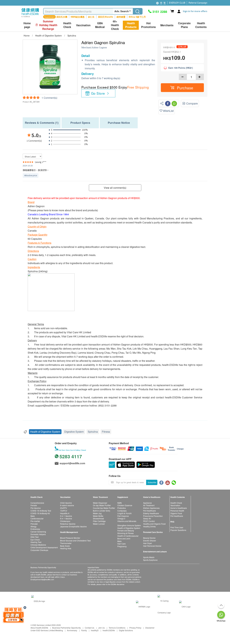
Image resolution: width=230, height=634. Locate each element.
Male (33, 516)
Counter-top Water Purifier (104, 508)
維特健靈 (121, 16)
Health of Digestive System (45, 431)
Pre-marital (35, 521)
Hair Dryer (147, 543)
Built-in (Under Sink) (101, 510)
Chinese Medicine (38, 544)
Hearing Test (36, 542)
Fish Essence (123, 516)
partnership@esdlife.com (44, 579)
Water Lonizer (99, 523)
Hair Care (121, 543)
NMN (119, 502)
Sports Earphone (150, 560)
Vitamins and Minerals (126, 521)
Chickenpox (65, 521)
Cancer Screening (38, 531)
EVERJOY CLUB (177, 2)
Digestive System (74, 431)
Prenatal (34, 523)
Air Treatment (148, 505)
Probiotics (121, 508)
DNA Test (34, 537)
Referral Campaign (198, 2)
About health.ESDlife (39, 627)
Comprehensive (37, 502)
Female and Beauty (125, 530)
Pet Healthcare (149, 510)
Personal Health (177, 510)
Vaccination (175, 505)
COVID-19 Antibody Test (41, 510)
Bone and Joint (123, 538)
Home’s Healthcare (178, 508)
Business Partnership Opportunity (66, 627)
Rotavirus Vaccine (67, 523)
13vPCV (63, 510)
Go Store (98, 93)
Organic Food (176, 513)
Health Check (176, 502)
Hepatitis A (64, 513)
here (46, 210)
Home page (27, 25)
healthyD (95, 630)
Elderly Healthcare (151, 513)
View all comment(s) (115, 187)
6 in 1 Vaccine (66, 518)
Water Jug (97, 513)
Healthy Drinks (149, 526)
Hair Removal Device (152, 546)
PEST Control (149, 521)
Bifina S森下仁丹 (137, 16)
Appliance (147, 502)
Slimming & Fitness (125, 533)
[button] (182, 87)
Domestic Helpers (38, 534)
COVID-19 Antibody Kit (40, 513)
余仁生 (91, 16)
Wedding (59, 630)
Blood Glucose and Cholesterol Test (75, 540)
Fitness (106, 431)
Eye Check (35, 539)
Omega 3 (121, 518)
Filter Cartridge (99, 521)
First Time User (176, 527)
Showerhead (98, 518)
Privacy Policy (135, 627)
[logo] (30, 17)
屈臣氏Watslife (105, 16)
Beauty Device (149, 538)
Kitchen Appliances (151, 508)
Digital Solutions (126, 630)
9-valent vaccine (67, 505)
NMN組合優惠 (77, 16)
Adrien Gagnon (99, 47)
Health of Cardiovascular (127, 535)
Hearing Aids (65, 548)
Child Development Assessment (44, 547)
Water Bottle (98, 516)
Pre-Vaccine (36, 508)
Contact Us (89, 627)
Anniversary (72, 630)
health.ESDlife (109, 630)
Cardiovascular (37, 518)
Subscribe (152, 482)
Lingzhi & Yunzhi (124, 513)
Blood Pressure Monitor (70, 538)
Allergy (33, 526)
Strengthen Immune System (129, 525)
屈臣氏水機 (61, 16)
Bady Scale (65, 546)
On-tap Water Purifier (102, 505)
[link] (38, 600)
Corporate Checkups (39, 550)
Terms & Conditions (117, 627)
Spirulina (93, 431)
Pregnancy (122, 546)
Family (84, 630)
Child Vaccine (66, 502)
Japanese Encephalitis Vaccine (73, 526)
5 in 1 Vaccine (66, 516)
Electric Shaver (149, 540)
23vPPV (63, 508)
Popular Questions (178, 530)
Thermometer (66, 543)
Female (34, 505)
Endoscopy (35, 529)
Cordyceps (122, 510)
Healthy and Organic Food (154, 523)
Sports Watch (148, 557)
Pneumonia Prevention (153, 516)
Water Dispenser (100, 502)
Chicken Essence (124, 505)
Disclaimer (149, 627)
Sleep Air (147, 518)
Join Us (101, 627)
